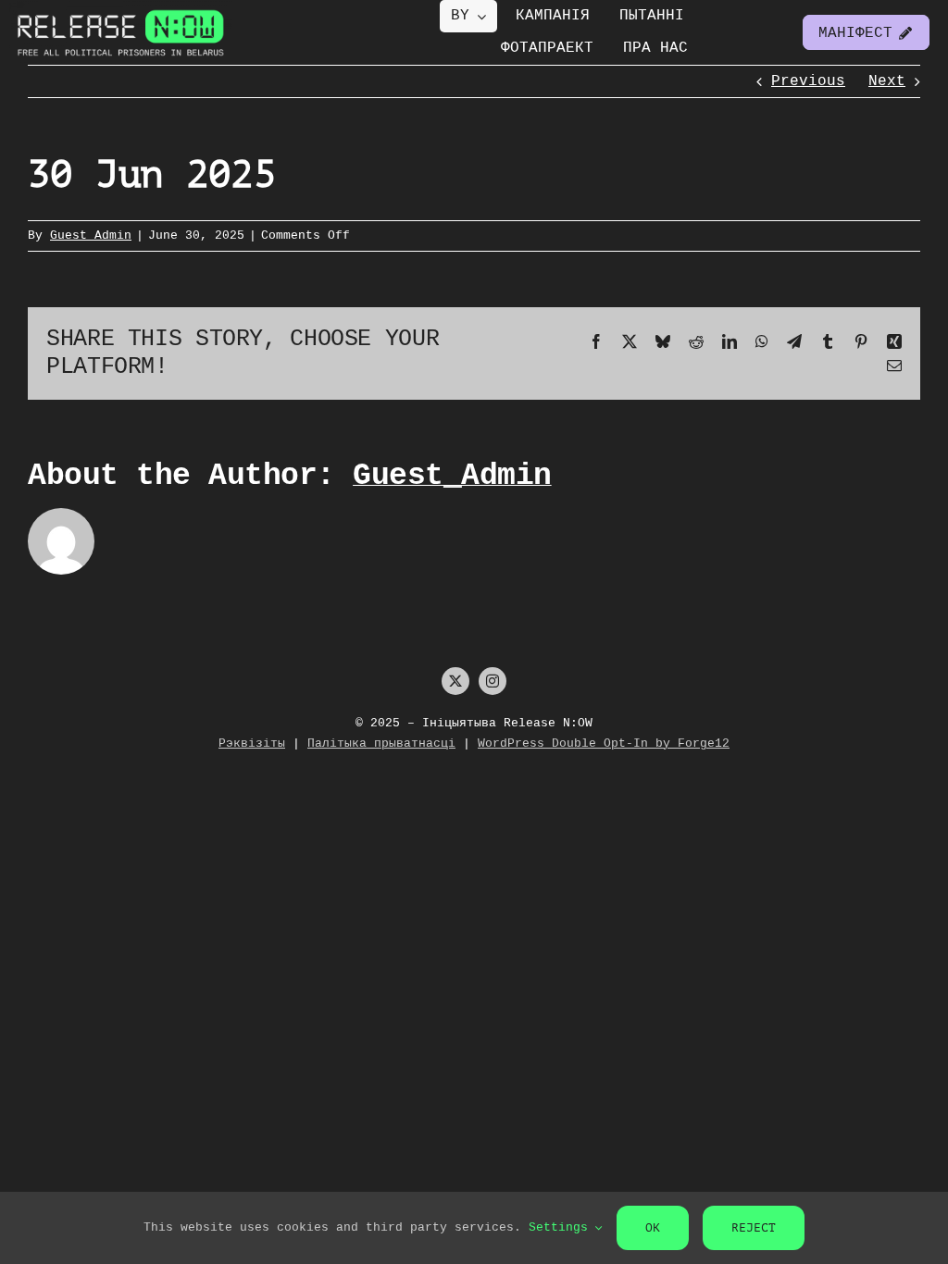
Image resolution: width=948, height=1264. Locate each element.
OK (652, 1227)
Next (886, 81)
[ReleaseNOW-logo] (120, 8)
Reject (753, 1227)
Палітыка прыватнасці (381, 743)
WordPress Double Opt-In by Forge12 (604, 743)
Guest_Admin (90, 235)
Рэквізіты (251, 743)
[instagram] (492, 681)
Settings (562, 1227)
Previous (808, 81)
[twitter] (455, 681)
